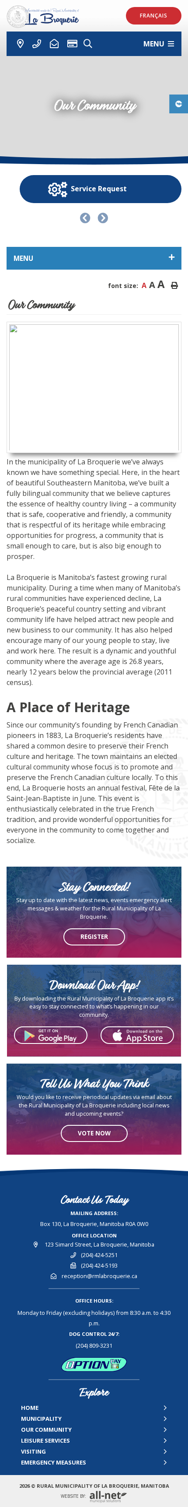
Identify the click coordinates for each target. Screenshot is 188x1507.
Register (94, 936)
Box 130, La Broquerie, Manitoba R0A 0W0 (94, 1224)
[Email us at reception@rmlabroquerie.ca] (54, 43)
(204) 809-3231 (94, 1345)
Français (153, 15)
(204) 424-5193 (99, 1265)
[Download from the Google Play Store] (50, 1035)
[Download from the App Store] (137, 1035)
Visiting (33, 1451)
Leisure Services (45, 1440)
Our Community (46, 1429)
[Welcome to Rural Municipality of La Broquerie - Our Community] (47, 16)
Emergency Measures (53, 1462)
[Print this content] (174, 285)
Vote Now (94, 1133)
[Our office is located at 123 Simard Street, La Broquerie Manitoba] (17, 43)
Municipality (41, 1419)
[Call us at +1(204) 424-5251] (37, 43)
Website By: (74, 1496)
